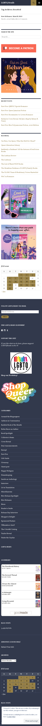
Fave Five (4, 454)
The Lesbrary (6, 160)
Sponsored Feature (8, 521)
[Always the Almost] (38, 586)
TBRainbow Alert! (8, 525)
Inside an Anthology (9, 479)
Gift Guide (5, 458)
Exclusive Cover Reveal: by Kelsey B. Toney (19, 120)
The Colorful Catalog (9, 529)
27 (10, 288)
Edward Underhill (8, 586)
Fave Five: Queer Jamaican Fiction (13, 111)
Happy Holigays (7, 471)
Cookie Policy (11, 717)
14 (15, 282)
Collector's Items (7, 438)
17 (32, 282)
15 (21, 282)
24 (32, 285)
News (3, 504)
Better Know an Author (9, 429)
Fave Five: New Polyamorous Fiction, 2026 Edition (20, 125)
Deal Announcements (9, 446)
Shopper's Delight (8, 517)
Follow (5, 317)
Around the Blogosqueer (10, 417)
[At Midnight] (38, 595)
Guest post (5, 467)
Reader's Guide (7, 508)
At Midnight (6, 593)
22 (21, 285)
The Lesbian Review (8, 156)
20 (10, 285)
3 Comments (23, 19)
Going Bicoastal (8, 601)
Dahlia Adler (14, 19)
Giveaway (5, 463)
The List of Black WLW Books (12, 164)
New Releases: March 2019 (11, 16)
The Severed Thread (9, 575)
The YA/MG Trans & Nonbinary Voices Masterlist (19, 172)
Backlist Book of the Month (11, 425)
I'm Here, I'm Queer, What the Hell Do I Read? (18, 141)
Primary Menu (39, 3)
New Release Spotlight (9, 496)
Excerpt (4, 450)
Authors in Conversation (10, 421)
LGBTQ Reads (7, 3)
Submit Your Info (7, 647)
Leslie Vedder (7, 577)
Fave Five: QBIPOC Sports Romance (14, 106)
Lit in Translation (7, 488)
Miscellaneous (6, 492)
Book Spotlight (7, 433)
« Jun (3, 292)
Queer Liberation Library (10, 145)
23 (27, 285)
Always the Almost (9, 584)
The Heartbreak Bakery (10, 566)
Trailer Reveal (6, 534)
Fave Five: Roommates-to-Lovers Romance (17, 115)
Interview (4, 483)
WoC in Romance (7, 177)
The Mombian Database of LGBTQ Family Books (19, 168)
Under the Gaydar (8, 538)
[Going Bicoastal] (38, 604)
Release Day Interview (9, 513)
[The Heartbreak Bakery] (38, 569)
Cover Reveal (6, 442)
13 (10, 282)
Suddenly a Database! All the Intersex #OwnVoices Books (20, 150)
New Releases (6, 500)
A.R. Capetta (6, 568)
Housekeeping (6, 475)
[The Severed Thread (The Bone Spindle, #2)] (38, 578)
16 (27, 282)
